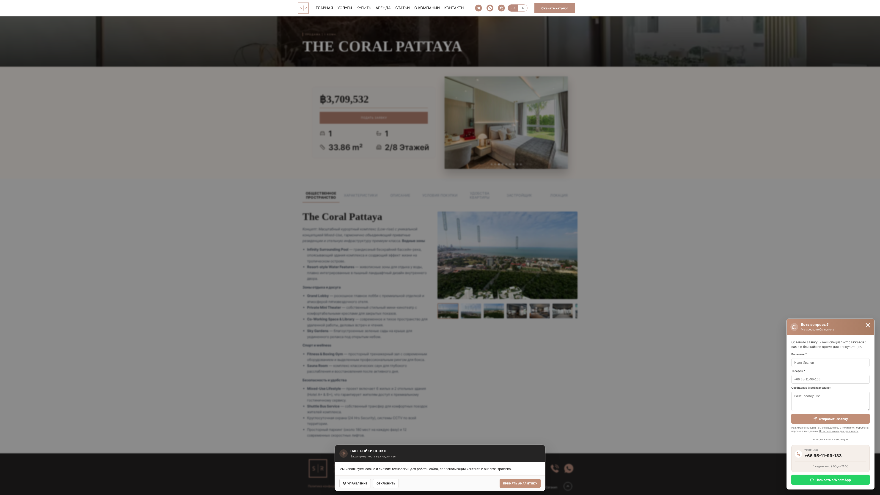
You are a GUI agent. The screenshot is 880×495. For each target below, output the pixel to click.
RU (513, 8)
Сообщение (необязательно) (811, 387)
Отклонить (386, 483)
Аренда (383, 8)
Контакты (454, 8)
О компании (427, 8)
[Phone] (501, 8)
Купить (364, 8)
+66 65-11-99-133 (823, 455)
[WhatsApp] (490, 8)
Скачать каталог (554, 8)
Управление (357, 483)
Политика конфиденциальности (838, 431)
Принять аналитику (520, 483)
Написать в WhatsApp (833, 480)
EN (522, 8)
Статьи (402, 8)
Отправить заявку (833, 419)
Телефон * (798, 371)
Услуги (345, 8)
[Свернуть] (867, 325)
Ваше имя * (799, 354)
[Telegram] (478, 8)
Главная (324, 8)
